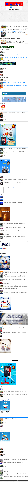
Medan (8, 39)
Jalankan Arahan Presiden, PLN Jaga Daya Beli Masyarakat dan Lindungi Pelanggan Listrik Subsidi (15, 394)
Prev (0, 241)
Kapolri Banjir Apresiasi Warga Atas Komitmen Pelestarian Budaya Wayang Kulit (13, 462)
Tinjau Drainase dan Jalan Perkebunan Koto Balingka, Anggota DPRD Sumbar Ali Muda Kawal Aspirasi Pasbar (14, 332)
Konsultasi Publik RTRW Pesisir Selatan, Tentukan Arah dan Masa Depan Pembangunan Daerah (13, 291)
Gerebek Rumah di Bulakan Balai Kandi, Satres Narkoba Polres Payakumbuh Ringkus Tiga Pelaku (15, 85)
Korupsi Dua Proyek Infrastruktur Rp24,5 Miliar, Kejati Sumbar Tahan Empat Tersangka (13, 182)
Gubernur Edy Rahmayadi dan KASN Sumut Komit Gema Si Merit (10, 38)
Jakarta (8, 31)
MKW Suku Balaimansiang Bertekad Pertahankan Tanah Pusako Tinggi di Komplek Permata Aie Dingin (14, 223)
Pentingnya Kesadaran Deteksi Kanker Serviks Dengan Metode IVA (10, 226)
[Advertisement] (14, 17)
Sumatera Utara (10, 39)
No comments (20, 31)
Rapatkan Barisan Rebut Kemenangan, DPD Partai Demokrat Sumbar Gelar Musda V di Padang (14, 199)
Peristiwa (13, 31)
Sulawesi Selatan (16, 31)
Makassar (10, 31)
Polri (14, 31)
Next (27, 241)
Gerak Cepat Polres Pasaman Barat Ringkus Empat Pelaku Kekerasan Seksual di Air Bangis (14, 82)
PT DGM (19, 480)
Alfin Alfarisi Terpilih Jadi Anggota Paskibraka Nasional (9, 418)
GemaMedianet (13, 480)
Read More (26, 34)
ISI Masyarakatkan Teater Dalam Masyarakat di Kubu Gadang (9, 23)
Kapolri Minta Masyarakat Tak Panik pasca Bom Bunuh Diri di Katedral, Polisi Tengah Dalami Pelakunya (13, 30)
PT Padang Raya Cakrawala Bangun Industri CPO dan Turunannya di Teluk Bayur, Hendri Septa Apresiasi (14, 236)
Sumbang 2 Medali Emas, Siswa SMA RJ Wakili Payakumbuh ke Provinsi (12, 421)
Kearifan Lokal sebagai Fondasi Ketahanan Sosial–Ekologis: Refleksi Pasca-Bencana (13, 74)
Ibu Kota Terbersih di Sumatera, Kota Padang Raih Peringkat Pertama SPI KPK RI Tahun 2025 (14, 112)
